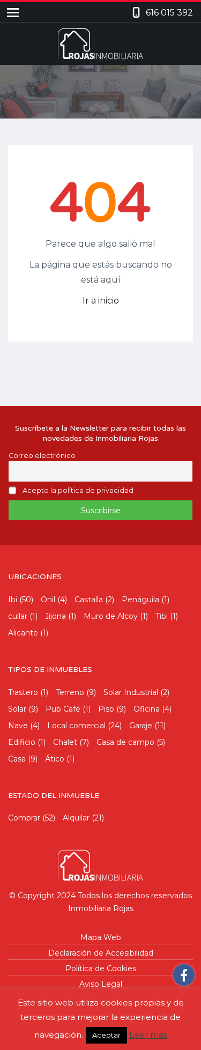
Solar (17, 709)
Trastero (23, 692)
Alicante (23, 633)
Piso (106, 709)
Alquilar (76, 818)
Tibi (161, 616)
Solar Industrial (130, 692)
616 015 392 (169, 13)
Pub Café (63, 709)
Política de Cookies (100, 968)
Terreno (70, 692)
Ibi (12, 599)
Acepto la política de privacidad (78, 491)
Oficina (146, 709)
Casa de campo (125, 742)
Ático (54, 759)
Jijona (55, 616)
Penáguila (140, 599)
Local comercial (76, 725)
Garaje (140, 725)
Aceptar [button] (106, 1035)
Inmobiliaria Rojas (100, 908)
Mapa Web (100, 937)
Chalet (65, 742)
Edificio (21, 742)
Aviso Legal (100, 984)
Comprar (24, 818)
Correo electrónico (42, 456)
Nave (18, 725)
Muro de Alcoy (111, 616)
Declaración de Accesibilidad (100, 953)
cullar (17, 616)
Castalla (89, 599)
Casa (17, 759)
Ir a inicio (101, 300)
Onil (48, 599)
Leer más (148, 1035)
